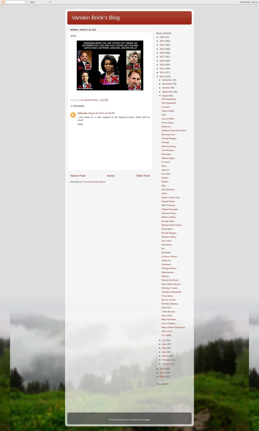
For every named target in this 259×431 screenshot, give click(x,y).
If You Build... (168, 296)
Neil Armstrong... (169, 146)
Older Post (143, 175)
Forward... (166, 107)
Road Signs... (168, 229)
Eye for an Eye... (169, 300)
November (167, 84)
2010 (162, 373)
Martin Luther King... (171, 197)
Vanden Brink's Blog (96, 18)
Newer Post (77, 175)
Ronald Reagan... (170, 138)
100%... (165, 193)
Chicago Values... (170, 268)
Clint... (165, 115)
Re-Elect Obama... (170, 304)
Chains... (166, 178)
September (167, 92)
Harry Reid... (168, 315)
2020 (162, 45)
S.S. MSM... (167, 335)
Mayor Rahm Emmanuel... (174, 327)
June (164, 344)
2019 (162, 49)
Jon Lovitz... (167, 241)
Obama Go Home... (171, 280)
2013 (162, 72)
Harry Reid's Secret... (172, 284)
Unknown (82, 113)
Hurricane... (167, 154)
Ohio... (165, 166)
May (164, 348)
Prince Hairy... (168, 123)
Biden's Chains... (169, 217)
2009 (162, 376)
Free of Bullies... (169, 323)
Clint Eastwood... (169, 99)
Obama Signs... (169, 158)
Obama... (166, 276)
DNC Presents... (169, 205)
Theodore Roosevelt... (172, 292)
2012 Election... (169, 189)
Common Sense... (170, 256)
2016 (162, 61)
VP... (164, 249)
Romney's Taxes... (170, 288)
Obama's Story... (169, 213)
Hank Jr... (166, 170)
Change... (166, 142)
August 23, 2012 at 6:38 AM (101, 113)
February (166, 360)
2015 (162, 65)
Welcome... (167, 127)
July (164, 340)
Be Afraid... (167, 252)
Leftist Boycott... (169, 312)
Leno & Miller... (169, 119)
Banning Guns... (169, 134)
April (164, 352)
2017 (162, 57)
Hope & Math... (169, 111)
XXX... (164, 186)
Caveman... (167, 264)
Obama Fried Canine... (172, 225)
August (165, 96)
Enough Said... (169, 221)
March (165, 356)
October (166, 88)
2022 (162, 37)
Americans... (167, 245)
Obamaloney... (168, 272)
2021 (162, 41)
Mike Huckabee (169, 319)
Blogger (146, 420)
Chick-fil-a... (167, 308)
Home (111, 175)
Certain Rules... (169, 201)
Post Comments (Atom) (94, 182)
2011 (162, 369)
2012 (162, 76)
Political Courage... (170, 209)
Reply (80, 124)
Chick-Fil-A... (168, 331)
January (166, 364)
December (167, 80)
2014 (162, 68)
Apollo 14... (167, 260)
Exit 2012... (167, 174)
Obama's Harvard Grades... (175, 130)
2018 (162, 53)
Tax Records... (168, 150)
